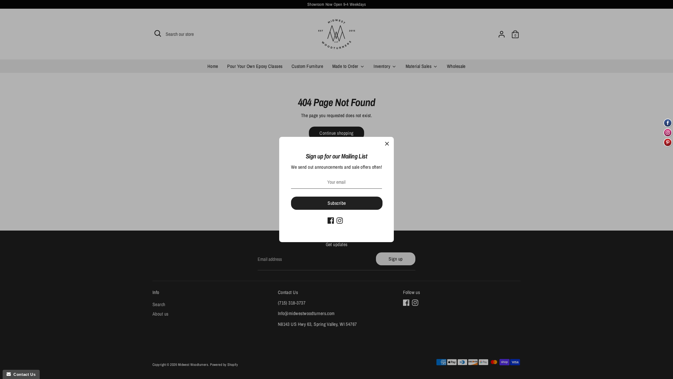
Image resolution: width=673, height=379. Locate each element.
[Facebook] (331, 220)
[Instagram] (339, 220)
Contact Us (23, 374)
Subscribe (337, 203)
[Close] (387, 143)
